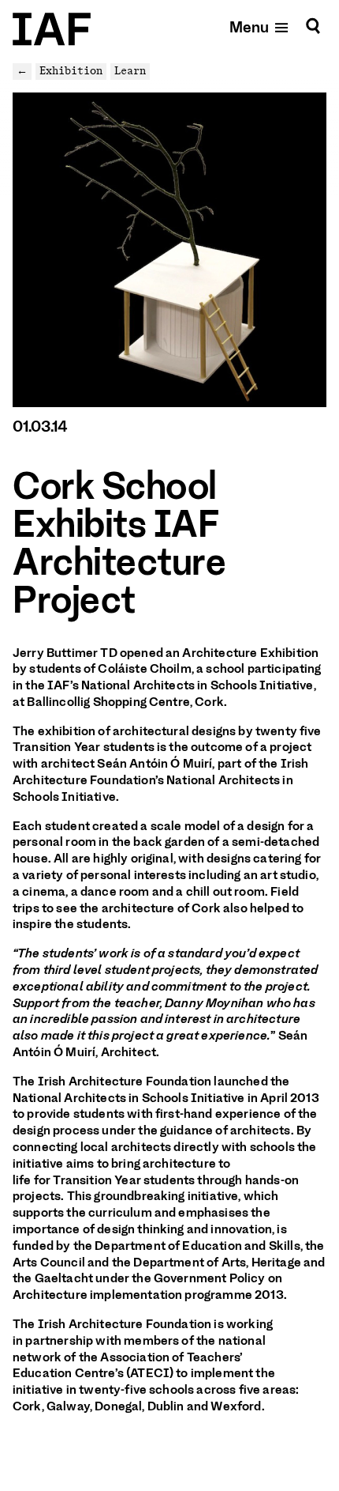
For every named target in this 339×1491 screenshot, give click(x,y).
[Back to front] (52, 29)
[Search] (313, 26)
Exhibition (70, 70)
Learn (130, 70)
